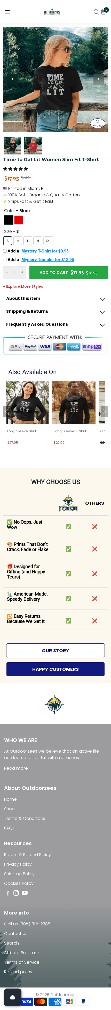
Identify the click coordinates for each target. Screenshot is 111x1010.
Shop (9, 809)
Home (10, 799)
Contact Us (15, 934)
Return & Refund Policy (27, 855)
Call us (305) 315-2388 (27, 924)
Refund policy (18, 972)
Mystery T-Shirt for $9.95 (45, 251)
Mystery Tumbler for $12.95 (47, 259)
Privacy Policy (18, 864)
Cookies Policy (19, 883)
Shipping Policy (19, 874)
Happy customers (55, 669)
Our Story (55, 650)
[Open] (12, 997)
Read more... (17, 768)
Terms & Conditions (24, 818)
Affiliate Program (21, 953)
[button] (16, 169)
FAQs (9, 828)
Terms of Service (21, 962)
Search (11, 943)
